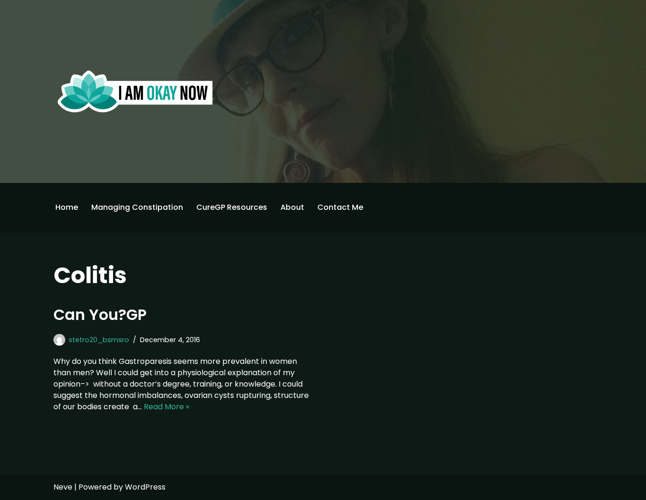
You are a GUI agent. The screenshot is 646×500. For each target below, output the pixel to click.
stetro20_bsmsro (99, 340)
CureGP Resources (231, 207)
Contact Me (340, 207)
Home (66, 207)
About (292, 207)
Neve (62, 487)
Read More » (166, 406)
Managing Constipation (137, 207)
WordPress (145, 487)
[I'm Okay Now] (135, 91)
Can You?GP (100, 314)
